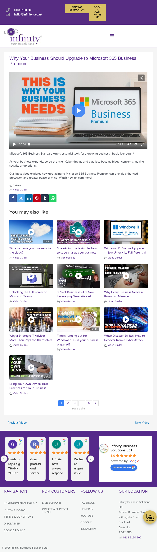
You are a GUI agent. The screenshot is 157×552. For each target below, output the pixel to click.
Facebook (87, 502)
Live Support (51, 502)
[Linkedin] (29, 198)
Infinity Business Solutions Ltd (123, 448)
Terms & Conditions (18, 516)
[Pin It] (37, 198)
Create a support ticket (55, 510)
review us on (122, 467)
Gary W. (20, 444)
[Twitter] (21, 198)
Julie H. (64, 444)
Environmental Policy (20, 502)
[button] (112, 36)
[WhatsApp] (52, 198)
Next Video (144, 422)
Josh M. (86, 444)
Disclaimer (12, 523)
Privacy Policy (15, 509)
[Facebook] (13, 198)
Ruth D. (42, 444)
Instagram (88, 528)
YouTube (86, 515)
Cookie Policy (14, 530)
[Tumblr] (44, 198)
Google (86, 522)
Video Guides (20, 189)
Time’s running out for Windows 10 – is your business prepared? (77, 340)
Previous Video (15, 422)
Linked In (86, 509)
